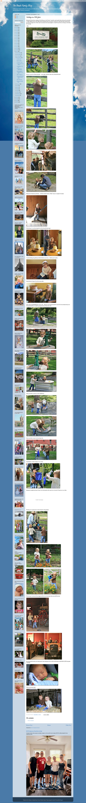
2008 (17, 100)
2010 (17, 97)
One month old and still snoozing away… (20, 77)
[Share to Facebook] (47, 714)
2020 (17, 37)
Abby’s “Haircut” (20, 74)
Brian (17, 16)
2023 (17, 32)
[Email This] (44, 714)
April (18, 90)
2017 (17, 41)
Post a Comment (31, 720)
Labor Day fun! (19, 79)
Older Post (68, 725)
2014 (17, 46)
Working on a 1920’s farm (19, 69)
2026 (17, 27)
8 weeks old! (19, 59)
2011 (17, 51)
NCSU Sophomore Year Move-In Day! (34, 731)
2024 (17, 30)
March (18, 92)
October (18, 56)
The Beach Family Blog (22, 6)
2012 (17, 49)
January (18, 95)
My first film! (19, 60)
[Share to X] (46, 714)
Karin (17, 17)
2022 (17, 33)
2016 (17, 43)
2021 (17, 35)
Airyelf (54, 800)
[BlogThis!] (45, 714)
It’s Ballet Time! (19, 62)
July (18, 85)
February (18, 93)
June (18, 87)
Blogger (61, 800)
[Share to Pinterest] (48, 714)
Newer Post (29, 725)
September (19, 57)
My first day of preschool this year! (20, 72)
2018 (17, 40)
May (18, 88)
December (19, 52)
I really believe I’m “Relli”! (20, 64)
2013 (17, 48)
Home (49, 725)
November (19, 54)
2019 (17, 38)
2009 (17, 98)
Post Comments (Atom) (35, 727)
